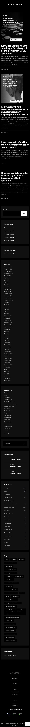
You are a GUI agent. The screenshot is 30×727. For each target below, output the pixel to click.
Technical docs (8, 424)
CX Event (22, 593)
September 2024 (8, 273)
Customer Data (9, 586)
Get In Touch (15, 678)
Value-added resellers (10, 640)
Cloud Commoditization (10, 563)
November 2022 (8, 322)
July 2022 (6, 331)
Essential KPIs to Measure (11, 599)
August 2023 (7, 302)
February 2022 (7, 342)
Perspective (7, 412)
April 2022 (6, 338)
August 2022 (7, 329)
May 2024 (6, 282)
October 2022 (7, 324)
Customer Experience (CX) (10, 404)
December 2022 (8, 320)
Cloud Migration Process (11, 569)
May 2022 (6, 336)
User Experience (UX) (10, 637)
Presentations (7, 417)
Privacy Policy (15, 692)
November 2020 (8, 358)
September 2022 (8, 327)
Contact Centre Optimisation (12, 583)
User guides (7, 428)
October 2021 (7, 351)
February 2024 (7, 289)
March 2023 (7, 313)
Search (5, 210)
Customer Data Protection (11, 589)
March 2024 (7, 287)
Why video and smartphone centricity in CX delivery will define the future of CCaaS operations (14, 49)
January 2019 (7, 380)
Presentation (7, 415)
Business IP (21, 559)
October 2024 (7, 271)
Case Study (7, 397)
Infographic (7, 408)
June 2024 (6, 280)
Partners (15, 683)
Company (15, 705)
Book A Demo (15, 681)
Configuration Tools (19, 576)
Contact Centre (9, 579)
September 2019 (8, 364)
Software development (10, 627)
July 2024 (6, 278)
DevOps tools (16, 596)
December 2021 (8, 347)
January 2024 (7, 291)
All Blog (6, 392)
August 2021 (7, 356)
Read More (3, 69)
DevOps (7, 596)
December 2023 (8, 293)
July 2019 (6, 369)
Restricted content (9, 227)
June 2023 (6, 307)
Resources (15, 703)
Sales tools (7, 419)
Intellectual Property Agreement (12, 617)
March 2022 (7, 340)
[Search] (24, 443)
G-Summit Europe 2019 (10, 606)
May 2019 (6, 373)
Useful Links (15, 694)
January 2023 (7, 318)
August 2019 (7, 367)
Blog (5, 395)
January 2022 (7, 344)
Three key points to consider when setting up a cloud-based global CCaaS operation (14, 177)
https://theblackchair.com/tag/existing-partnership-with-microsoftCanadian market (15, 611)
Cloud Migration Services (11, 573)
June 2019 (6, 371)
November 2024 (8, 269)
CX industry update (9, 406)
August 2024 (7, 275)
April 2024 (6, 284)
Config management (9, 401)
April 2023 (6, 311)
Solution (15, 700)
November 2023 (8, 295)
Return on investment (10, 623)
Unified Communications (11, 634)
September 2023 (8, 300)
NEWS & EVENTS (8, 410)
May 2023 (6, 309)
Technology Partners (10, 630)
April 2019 (6, 376)
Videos (6, 430)
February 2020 (7, 362)
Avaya (7, 559)
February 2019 (7, 378)
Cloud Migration (8, 399)
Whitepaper (7, 433)
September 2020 (8, 360)
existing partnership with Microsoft (13, 603)
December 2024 (8, 267)
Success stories (8, 421)
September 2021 (8, 353)
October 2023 (7, 298)
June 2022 (6, 333)
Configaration (8, 576)
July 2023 (6, 304)
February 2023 (7, 315)
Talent (15, 689)
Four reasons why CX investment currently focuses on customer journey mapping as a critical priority (15, 110)
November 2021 (8, 349)
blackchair (14, 559)
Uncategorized (8, 426)
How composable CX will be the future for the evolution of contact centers (15, 145)
